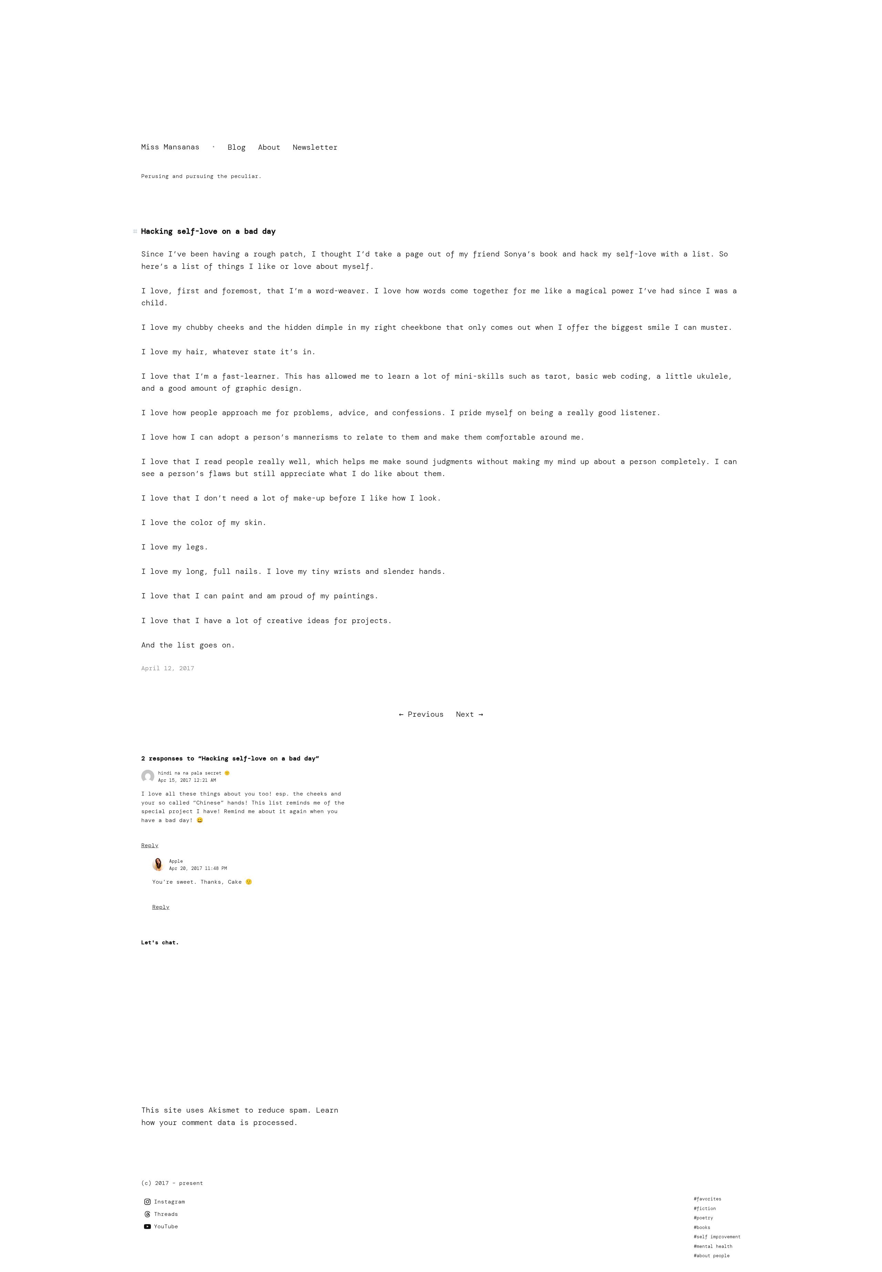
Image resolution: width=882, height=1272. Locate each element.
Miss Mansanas (170, 147)
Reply (149, 845)
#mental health (713, 1246)
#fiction (705, 1208)
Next (465, 714)
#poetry (703, 1218)
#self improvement (717, 1237)
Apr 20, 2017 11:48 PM (198, 868)
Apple (176, 861)
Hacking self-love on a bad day (208, 231)
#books (702, 1227)
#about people (712, 1256)
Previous (426, 714)
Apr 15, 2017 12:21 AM (187, 780)
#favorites (707, 1199)
